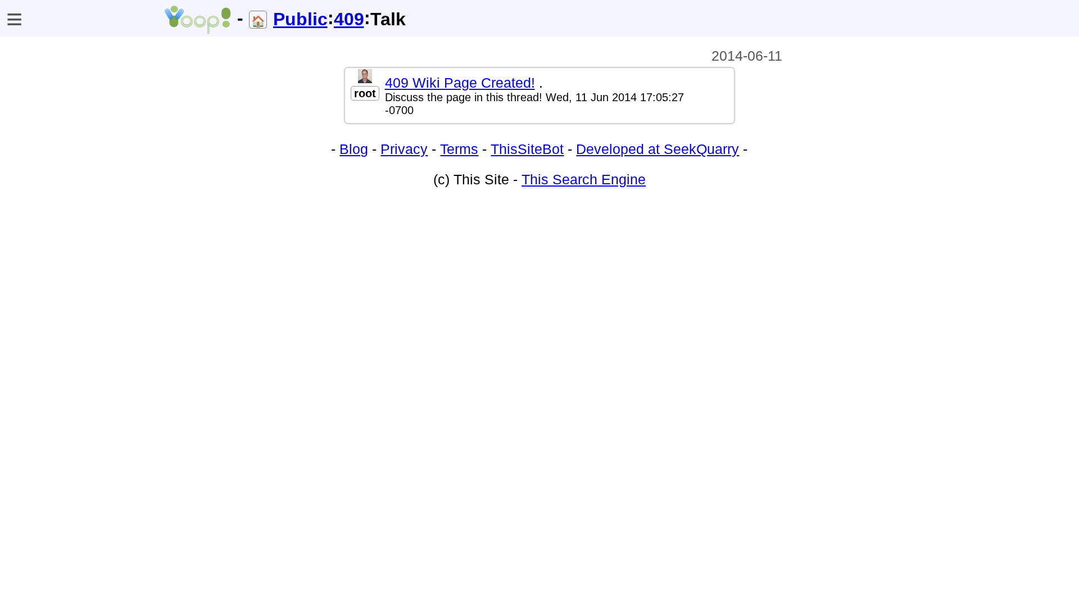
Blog (353, 149)
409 (349, 19)
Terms (459, 149)
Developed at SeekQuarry (657, 149)
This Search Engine (584, 179)
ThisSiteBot (527, 149)
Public (300, 19)
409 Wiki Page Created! (460, 82)
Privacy (404, 149)
